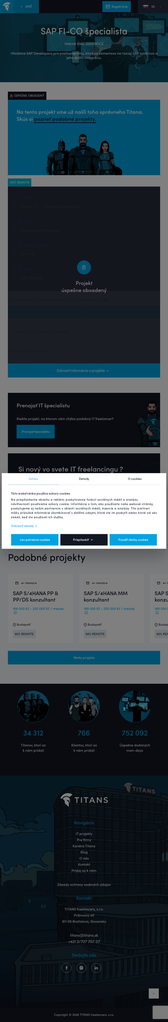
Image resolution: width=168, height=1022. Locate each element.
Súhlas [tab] (33, 479)
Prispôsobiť (81, 540)
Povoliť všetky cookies (133, 540)
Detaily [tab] (84, 479)
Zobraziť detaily (22, 526)
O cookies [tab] (135, 479)
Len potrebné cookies (35, 540)
